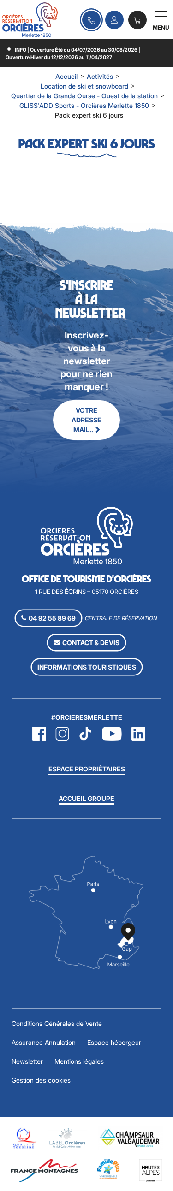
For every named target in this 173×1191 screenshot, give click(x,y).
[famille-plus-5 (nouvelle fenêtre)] (108, 1168)
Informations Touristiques (86, 667)
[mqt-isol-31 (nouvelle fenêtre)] (23, 1137)
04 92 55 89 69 (91, 20)
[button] (137, 20)
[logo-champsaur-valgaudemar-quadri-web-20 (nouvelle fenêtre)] (130, 1137)
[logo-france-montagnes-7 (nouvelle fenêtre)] (44, 1169)
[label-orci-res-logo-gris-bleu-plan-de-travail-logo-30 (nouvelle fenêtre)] (67, 1137)
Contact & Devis (90, 642)
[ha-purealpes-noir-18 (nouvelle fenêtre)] (150, 1169)
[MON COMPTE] (114, 20)
